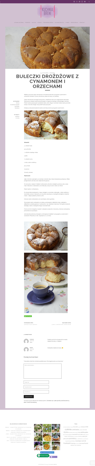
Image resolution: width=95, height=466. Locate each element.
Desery (52, 73)
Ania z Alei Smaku (11, 437)
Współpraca (74, 22)
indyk (79, 432)
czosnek (80, 429)
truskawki (67, 443)
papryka (84, 436)
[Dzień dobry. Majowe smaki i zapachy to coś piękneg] (38, 446)
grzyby (76, 432)
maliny (65, 436)
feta (69, 432)
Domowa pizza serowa (30, 324)
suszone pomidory (70, 441)
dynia (66, 432)
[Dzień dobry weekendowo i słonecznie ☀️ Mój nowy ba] (38, 437)
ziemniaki (81, 443)
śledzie (72, 445)
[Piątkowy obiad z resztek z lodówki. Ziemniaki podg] (47, 437)
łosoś (86, 443)
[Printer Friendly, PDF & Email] (28, 316)
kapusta (64, 434)
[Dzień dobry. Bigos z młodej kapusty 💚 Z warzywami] (47, 446)
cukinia (68, 429)
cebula (83, 427)
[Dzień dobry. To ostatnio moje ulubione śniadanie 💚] (38, 428)
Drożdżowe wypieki (14, 104)
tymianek (77, 443)
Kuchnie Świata (59, 22)
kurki (84, 434)
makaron (87, 434)
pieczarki (66, 438)
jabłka (83, 432)
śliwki (75, 445)
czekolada (75, 429)
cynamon (17, 116)
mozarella (76, 436)
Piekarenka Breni (48, 22)
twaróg (73, 443)
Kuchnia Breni (47, 415)
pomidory (73, 438)
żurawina (79, 445)
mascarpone (71, 436)
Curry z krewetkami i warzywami (61, 324)
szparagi (78, 441)
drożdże (85, 429)
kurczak (80, 434)
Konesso (32, 339)
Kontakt (82, 22)
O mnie (67, 22)
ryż (77, 438)
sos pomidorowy (85, 438)
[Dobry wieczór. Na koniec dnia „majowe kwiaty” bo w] (47, 428)
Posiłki (40, 22)
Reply (31, 342)
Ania (8, 440)
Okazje (34, 22)
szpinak (83, 441)
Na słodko (17, 106)
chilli (86, 427)
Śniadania (17, 108)
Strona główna (19, 22)
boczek (75, 427)
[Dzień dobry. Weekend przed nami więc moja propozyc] (56, 437)
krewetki (74, 434)
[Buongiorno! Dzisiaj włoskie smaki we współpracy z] (56, 446)
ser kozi (80, 438)
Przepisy (27, 22)
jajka (86, 432)
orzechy (17, 118)
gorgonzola (72, 432)
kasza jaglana (69, 434)
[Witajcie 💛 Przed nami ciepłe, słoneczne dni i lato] (56, 428)
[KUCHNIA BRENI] (47, 18)
